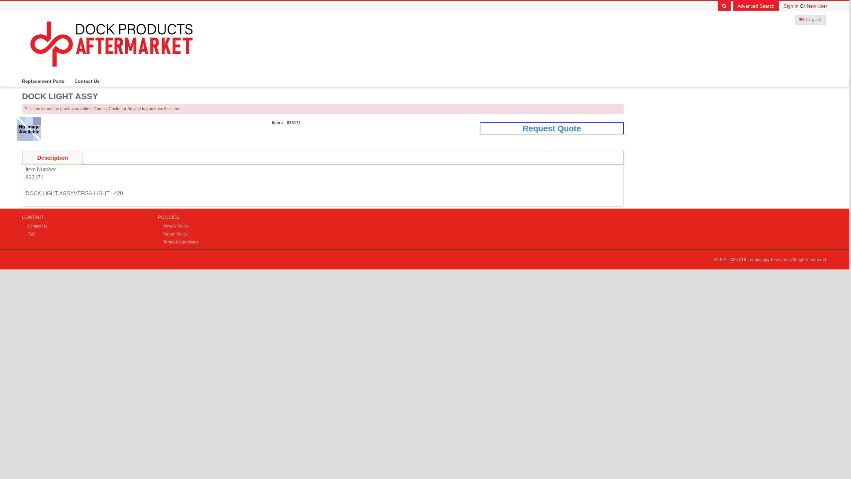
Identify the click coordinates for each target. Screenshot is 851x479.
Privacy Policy (175, 226)
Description (52, 158)
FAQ (31, 234)
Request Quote (552, 128)
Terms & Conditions (180, 242)
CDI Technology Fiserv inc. (765, 259)
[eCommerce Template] (116, 42)
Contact (33, 217)
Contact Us (87, 81)
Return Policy (175, 234)
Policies (168, 217)
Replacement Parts (43, 81)
